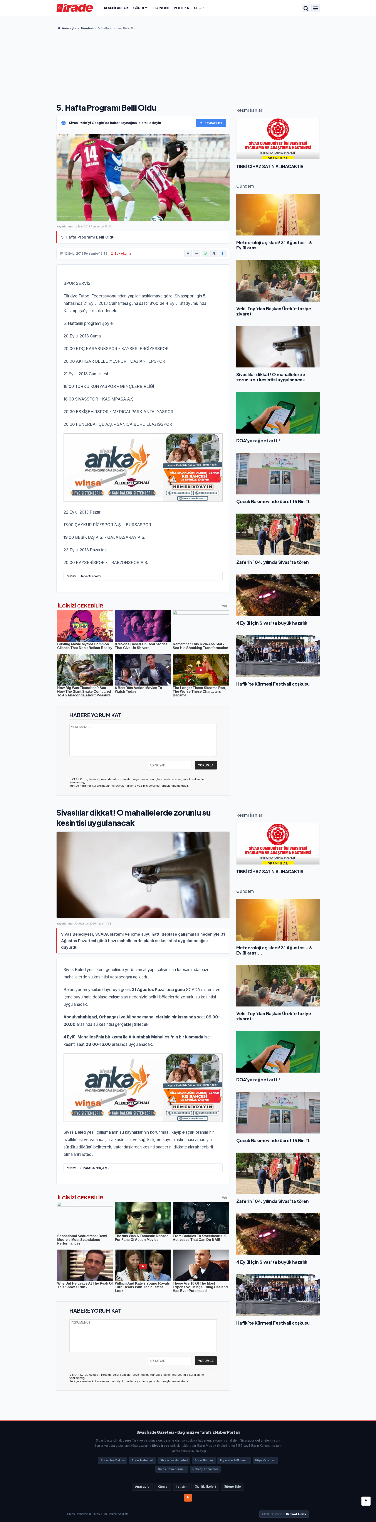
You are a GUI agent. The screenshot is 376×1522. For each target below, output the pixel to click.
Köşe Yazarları (265, 1460)
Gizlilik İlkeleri (205, 1486)
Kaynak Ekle (214, 123)
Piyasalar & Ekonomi (234, 1460)
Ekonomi (161, 8)
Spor (198, 8)
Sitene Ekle (232, 1486)
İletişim (181, 1486)
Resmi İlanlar (116, 8)
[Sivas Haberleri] (74, 7)
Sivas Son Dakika (113, 1460)
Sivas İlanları (204, 1460)
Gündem (140, 8)
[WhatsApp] (205, 253)
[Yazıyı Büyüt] (188, 253)
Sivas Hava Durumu (171, 1469)
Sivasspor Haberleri (174, 1460)
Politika (181, 8)
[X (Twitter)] (214, 253)
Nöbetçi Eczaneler (205, 1469)
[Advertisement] (188, 65)
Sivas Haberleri (142, 1460)
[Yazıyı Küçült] (196, 253)
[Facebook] (223, 253)
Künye (163, 1486)
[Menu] (315, 8)
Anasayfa (68, 28)
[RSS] (188, 1498)
